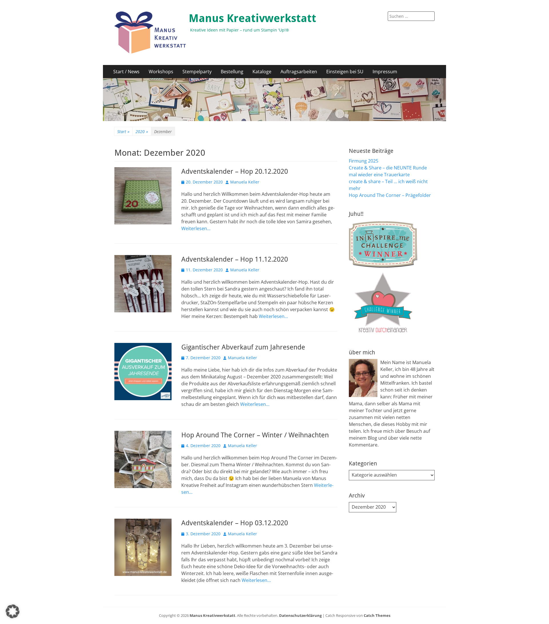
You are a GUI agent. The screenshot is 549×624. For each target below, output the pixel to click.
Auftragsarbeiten (299, 71)
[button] (12, 611)
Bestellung (232, 71)
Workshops (161, 71)
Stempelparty (197, 71)
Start (123, 131)
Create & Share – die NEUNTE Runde (388, 168)
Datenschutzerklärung (300, 615)
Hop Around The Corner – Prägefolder (390, 195)
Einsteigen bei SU (344, 71)
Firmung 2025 (363, 161)
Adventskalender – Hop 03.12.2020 (234, 523)
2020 (142, 131)
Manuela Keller (244, 182)
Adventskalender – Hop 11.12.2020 (234, 259)
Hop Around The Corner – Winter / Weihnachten (255, 435)
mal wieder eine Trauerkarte (379, 174)
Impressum (385, 71)
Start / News (126, 71)
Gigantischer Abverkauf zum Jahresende (243, 347)
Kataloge (261, 71)
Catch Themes (377, 615)
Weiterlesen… (195, 228)
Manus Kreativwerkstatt (252, 18)
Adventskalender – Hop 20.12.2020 (234, 171)
